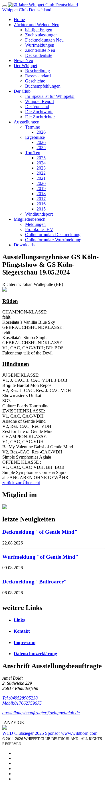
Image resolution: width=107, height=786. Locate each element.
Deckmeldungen (44, 40)
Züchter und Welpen (36, 24)
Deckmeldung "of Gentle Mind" (40, 532)
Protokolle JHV (39, 229)
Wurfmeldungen (39, 45)
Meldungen (35, 224)
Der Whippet (25, 65)
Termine (32, 127)
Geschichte (35, 81)
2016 (41, 203)
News (23, 60)
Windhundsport (39, 214)
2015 (41, 209)
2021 (41, 178)
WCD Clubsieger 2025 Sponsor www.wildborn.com (49, 733)
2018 (41, 193)
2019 (41, 188)
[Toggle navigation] (4, 6)
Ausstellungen (26, 121)
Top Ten (32, 152)
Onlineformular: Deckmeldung (52, 234)
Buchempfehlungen (42, 86)
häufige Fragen (38, 29)
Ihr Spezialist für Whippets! (49, 96)
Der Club (22, 91)
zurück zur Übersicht (21, 482)
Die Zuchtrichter (40, 116)
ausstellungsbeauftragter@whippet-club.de (41, 712)
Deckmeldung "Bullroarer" (34, 582)
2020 (41, 183)
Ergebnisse (35, 137)
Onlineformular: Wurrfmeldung (53, 239)
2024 (41, 162)
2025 (41, 147)
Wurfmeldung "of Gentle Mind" (40, 557)
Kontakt (22, 631)
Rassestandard (38, 75)
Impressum (24, 642)
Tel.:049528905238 (20, 698)
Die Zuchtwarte (39, 111)
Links (19, 620)
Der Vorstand (37, 106)
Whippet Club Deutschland (26, 9)
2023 (41, 168)
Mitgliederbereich (29, 219)
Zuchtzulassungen (41, 34)
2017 (41, 198)
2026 (41, 132)
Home (19, 19)
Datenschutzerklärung (35, 653)
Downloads (24, 244)
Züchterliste (40, 50)
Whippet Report (39, 101)
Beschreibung (37, 70)
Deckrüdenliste (38, 55)
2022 (41, 173)
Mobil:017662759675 (22, 703)
